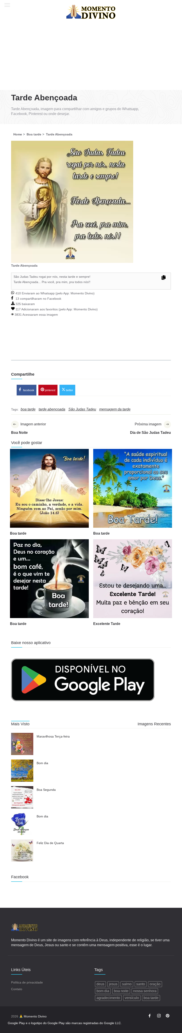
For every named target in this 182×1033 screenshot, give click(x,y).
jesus (113, 984)
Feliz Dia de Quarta (50, 843)
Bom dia (42, 763)
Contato (16, 989)
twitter (69, 390)
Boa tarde (18, 533)
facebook (28, 390)
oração (155, 984)
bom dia (103, 991)
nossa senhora (144, 991)
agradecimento (108, 998)
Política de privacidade (27, 982)
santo (140, 984)
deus (100, 984)
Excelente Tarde (106, 624)
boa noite (121, 991)
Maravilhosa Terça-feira (53, 736)
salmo (127, 984)
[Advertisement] (91, 57)
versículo (132, 998)
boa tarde (151, 998)
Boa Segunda (46, 789)
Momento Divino (82, 293)
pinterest (49, 390)
